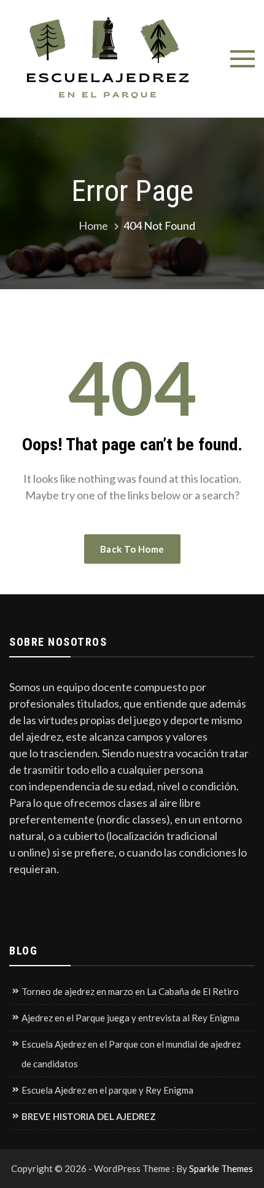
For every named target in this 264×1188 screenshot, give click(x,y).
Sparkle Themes (221, 1168)
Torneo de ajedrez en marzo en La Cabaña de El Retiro (130, 991)
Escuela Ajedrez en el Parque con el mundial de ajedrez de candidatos (131, 1054)
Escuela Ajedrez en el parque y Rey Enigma (107, 1089)
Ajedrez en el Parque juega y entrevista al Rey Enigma (130, 1017)
